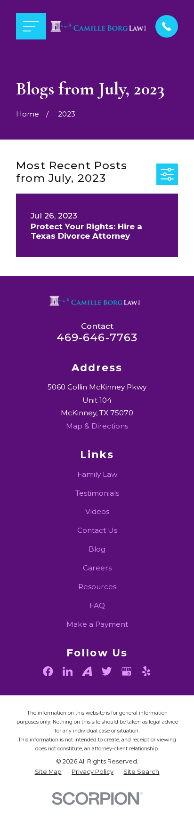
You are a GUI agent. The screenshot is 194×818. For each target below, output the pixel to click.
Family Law (97, 474)
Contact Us (97, 530)
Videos (97, 511)
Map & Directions (97, 425)
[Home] (101, 26)
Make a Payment (97, 624)
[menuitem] (48, 772)
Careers (97, 567)
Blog (97, 549)
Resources (97, 586)
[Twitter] (107, 671)
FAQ (97, 605)
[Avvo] (87, 671)
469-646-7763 (97, 337)
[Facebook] (48, 671)
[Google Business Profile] (126, 671)
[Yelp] (146, 671)
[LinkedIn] (68, 671)
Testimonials (97, 493)
